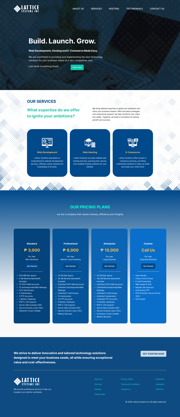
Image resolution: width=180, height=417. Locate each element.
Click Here (77, 67)
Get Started (32, 266)
